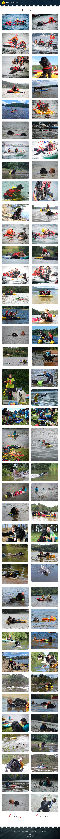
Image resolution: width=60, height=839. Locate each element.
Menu (56, 2)
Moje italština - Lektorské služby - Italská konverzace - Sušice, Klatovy (30, 831)
